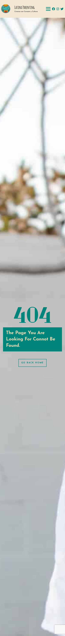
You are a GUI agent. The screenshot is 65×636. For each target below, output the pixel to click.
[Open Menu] (48, 9)
